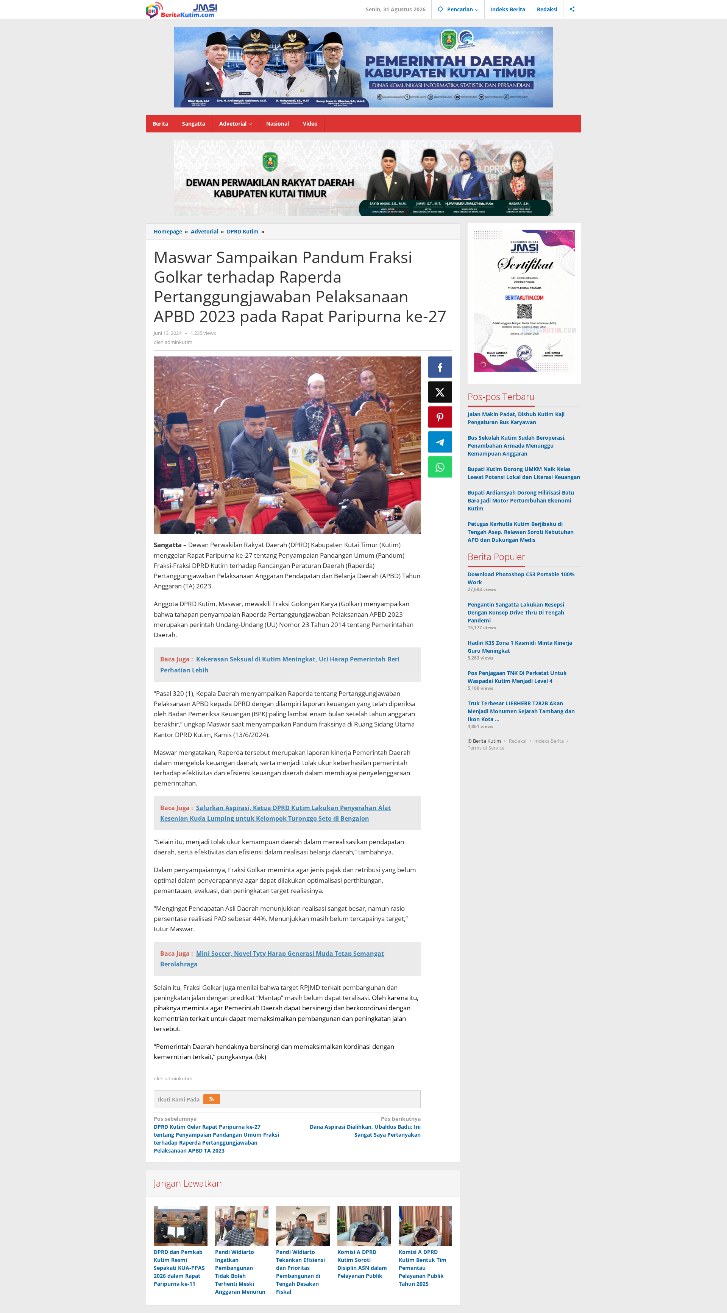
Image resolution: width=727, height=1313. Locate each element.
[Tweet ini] (440, 392)
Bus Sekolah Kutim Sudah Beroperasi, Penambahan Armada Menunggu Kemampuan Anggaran (517, 445)
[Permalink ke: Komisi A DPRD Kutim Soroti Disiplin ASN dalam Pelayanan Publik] (364, 1226)
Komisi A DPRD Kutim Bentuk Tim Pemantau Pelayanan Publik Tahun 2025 (422, 1267)
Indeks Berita (549, 740)
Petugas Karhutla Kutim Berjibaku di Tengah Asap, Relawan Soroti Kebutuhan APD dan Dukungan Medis (521, 531)
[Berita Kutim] (182, 9)
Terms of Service (486, 747)
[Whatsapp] (440, 467)
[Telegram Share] (440, 442)
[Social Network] (572, 9)
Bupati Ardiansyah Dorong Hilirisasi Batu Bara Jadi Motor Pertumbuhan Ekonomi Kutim (521, 500)
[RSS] (211, 1099)
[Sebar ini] (440, 367)
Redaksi (517, 740)
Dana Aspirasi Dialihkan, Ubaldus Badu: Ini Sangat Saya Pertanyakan (365, 1126)
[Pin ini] (440, 417)
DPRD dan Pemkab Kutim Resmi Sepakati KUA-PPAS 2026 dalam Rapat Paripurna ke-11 (179, 1267)
